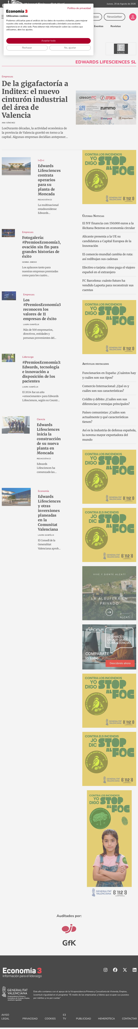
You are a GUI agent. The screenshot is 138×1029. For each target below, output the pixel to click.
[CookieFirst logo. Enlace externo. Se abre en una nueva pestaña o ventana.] (16, 11)
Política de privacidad (79, 8)
